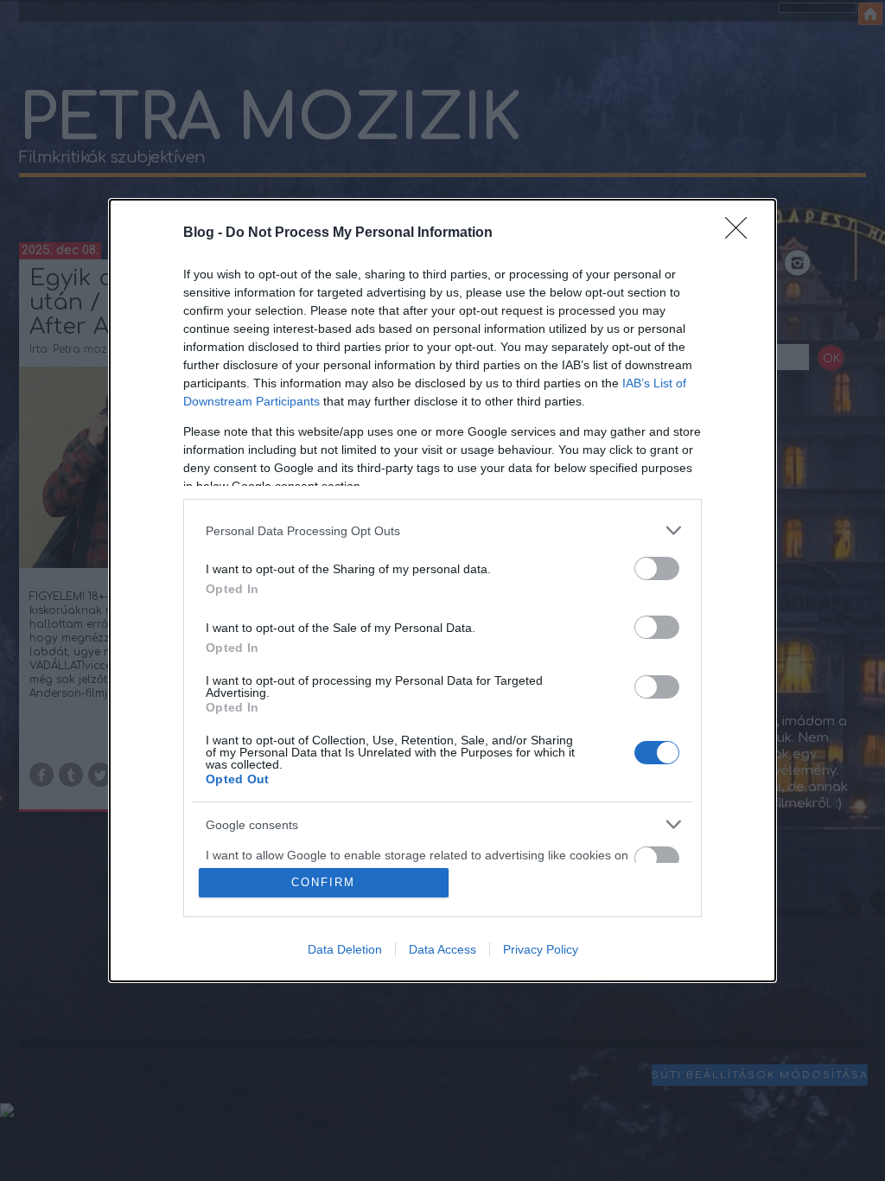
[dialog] (442, 590)
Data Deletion (345, 949)
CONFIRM (323, 882)
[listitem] (442, 530)
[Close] (741, 233)
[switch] (656, 568)
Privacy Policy (540, 949)
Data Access (442, 949)
